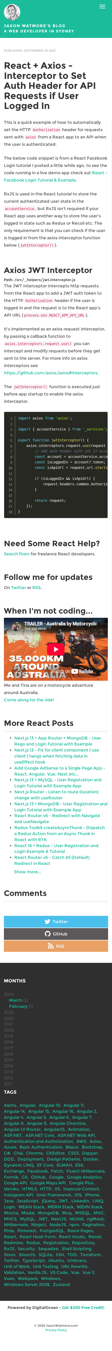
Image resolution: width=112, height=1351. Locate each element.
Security (26, 1248)
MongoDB (48, 1212)
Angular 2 (86, 1111)
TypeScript (33, 1260)
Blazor (72, 1147)
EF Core (45, 1165)
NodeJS (57, 1224)
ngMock (95, 1218)
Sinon (9, 1254)
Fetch (57, 1171)
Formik (11, 1177)
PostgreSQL (52, 1230)
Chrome (34, 1153)
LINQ (97, 1200)
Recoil (94, 1236)
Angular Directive (67, 1123)
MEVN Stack (89, 1206)
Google (56, 1177)
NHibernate (16, 1224)
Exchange (14, 1171)
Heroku (11, 1188)
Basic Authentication (41, 1147)
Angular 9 (36, 1123)
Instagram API (18, 1194)
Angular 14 (14, 1111)
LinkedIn (80, 1200)
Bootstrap (92, 1147)
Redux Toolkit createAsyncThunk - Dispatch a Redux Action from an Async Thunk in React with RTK (59, 833)
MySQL (27, 1218)
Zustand (61, 1284)
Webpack (28, 1278)
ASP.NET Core (39, 1135)
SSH (60, 1254)
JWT (63, 1200)
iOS (78, 1194)
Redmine (13, 1242)
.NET (43, 1218)
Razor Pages (80, 1230)
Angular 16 (62, 1111)
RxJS (9, 1248)
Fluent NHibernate (85, 1171)
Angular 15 (38, 1111)
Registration (56, 1242)
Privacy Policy (56, 1330)
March (15, 1000)
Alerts (10, 1105)
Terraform (90, 1254)
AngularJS (54, 1129)
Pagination (93, 1224)
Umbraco (76, 1260)
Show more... (27, 871)
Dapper (90, 1153)
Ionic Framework (53, 1194)
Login (9, 1206)
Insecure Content (81, 1188)
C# (7, 1153)
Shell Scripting (76, 1248)
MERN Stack (60, 1206)
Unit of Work (16, 1266)
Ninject (38, 1224)
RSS (36, 587)
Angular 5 (36, 1117)
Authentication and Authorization (38, 1141)
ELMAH (64, 1165)
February (18, 1006)
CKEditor (55, 1153)
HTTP (45, 1188)
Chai (18, 1153)
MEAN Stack (31, 1206)
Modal (27, 1212)
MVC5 (10, 1218)
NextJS (58, 1218)
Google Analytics (84, 1177)
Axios (95, 1141)
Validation (14, 1272)
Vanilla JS (37, 1272)
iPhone (92, 1194)
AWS (81, 1141)
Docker (90, 1159)
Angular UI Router (22, 1129)
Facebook (37, 1171)
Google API (15, 1182)
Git (25, 1177)
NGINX (77, 1218)
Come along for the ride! (29, 699)
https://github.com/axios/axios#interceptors (50, 372)
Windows (50, 1278)
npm (74, 1224)
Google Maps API (48, 1182)
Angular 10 (49, 1105)
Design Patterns (63, 1159)
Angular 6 (59, 1117)
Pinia (9, 1230)
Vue (75, 1272)
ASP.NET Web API (76, 1135)
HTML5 (29, 1188)
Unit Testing (45, 1266)
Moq (67, 1212)
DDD (9, 1159)
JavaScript (27, 1200)
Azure (10, 1147)
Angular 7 (81, 1117)
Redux (33, 1242)
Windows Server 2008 (26, 1284)
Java (8, 1200)
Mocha (11, 1212)
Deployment (30, 1159)
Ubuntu (56, 1260)
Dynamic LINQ (19, 1165)
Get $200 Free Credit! (83, 1307)
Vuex (9, 1278)
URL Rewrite (74, 1266)
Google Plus (81, 1182)
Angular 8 (13, 1123)
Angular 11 (74, 1105)
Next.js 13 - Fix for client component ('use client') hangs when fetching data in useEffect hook (56, 756)
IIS (57, 1188)
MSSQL (82, 1212)
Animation (78, 1129)
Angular (27, 1105)
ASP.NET (13, 1135)
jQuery (48, 1200)
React (10, 1236)
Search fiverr (17, 553)
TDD (72, 1254)
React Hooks (72, 1236)
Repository (83, 1242)
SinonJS (27, 1254)
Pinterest (26, 1230)
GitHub (59, 933)
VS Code (59, 1272)
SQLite (45, 1254)
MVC (99, 1212)
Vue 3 (88, 1272)
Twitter (18, 587)
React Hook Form (37, 1236)
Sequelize (48, 1248)
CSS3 (73, 1153)
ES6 (79, 1165)
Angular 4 (13, 1117)
